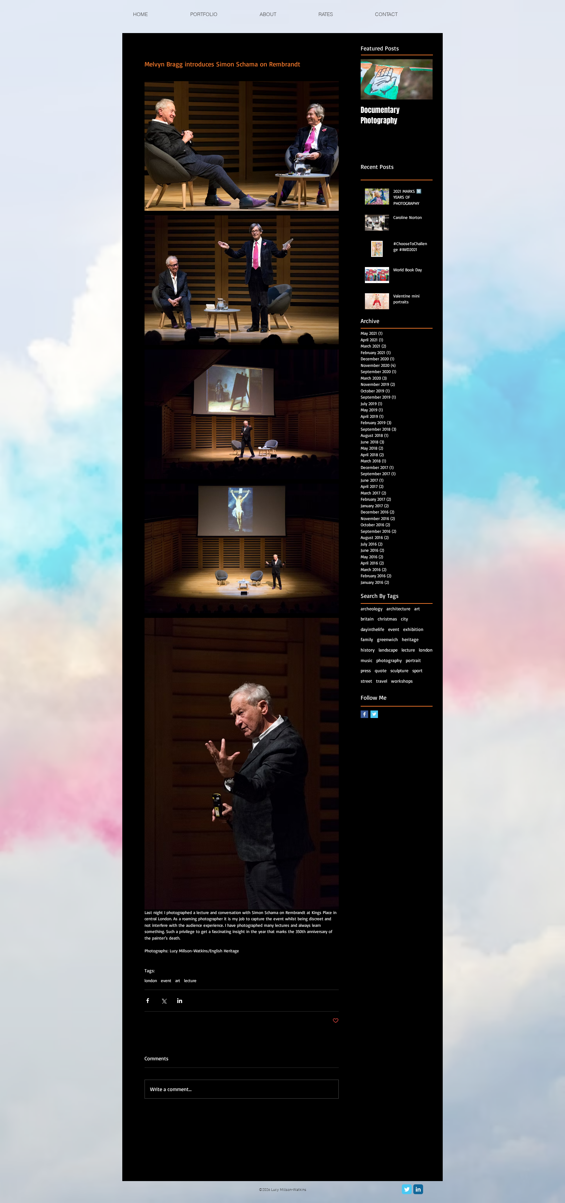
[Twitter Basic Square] (374, 714)
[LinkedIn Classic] (418, 1189)
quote (380, 670)
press (366, 670)
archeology (372, 608)
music (366, 660)
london (151, 980)
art (177, 980)
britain (367, 618)
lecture (190, 980)
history (368, 650)
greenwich (387, 639)
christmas (387, 618)
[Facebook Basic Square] (364, 714)
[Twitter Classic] (407, 1189)
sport (417, 670)
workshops (402, 681)
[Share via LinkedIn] (180, 1000)
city (404, 618)
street (366, 681)
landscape (388, 650)
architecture (398, 608)
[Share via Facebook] (148, 1000)
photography (389, 660)
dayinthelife (372, 629)
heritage (410, 639)
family (367, 639)
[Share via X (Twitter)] (164, 1000)
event (166, 980)
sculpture (399, 670)
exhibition (413, 629)
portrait (413, 660)
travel (381, 681)
